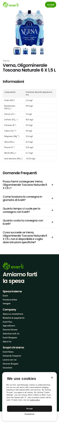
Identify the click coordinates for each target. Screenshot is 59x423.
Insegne (6, 303)
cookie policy (35, 400)
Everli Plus (7, 322)
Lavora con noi (9, 360)
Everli (5, 295)
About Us (7, 341)
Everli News (8, 352)
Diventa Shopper (10, 364)
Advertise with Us (11, 333)
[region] (29, 396)
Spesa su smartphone (13, 314)
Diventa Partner (10, 329)
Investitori (7, 367)
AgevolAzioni (9, 325)
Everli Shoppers (10, 337)
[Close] (52, 378)
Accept (29, 409)
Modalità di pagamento (14, 318)
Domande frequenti (12, 356)
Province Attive (10, 299)
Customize (29, 414)
